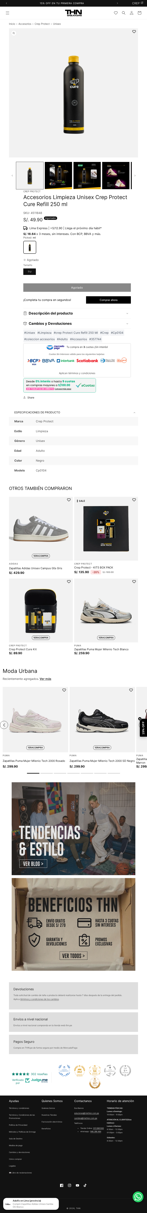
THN (78, 1208)
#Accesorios (78, 339)
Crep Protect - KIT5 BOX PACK (93, 567)
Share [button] (30, 397)
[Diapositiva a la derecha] (135, 175)
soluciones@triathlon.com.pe (86, 1113)
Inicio (12, 23)
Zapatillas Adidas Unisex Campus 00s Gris (35, 568)
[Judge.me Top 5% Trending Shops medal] (125, 1070)
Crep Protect (42, 23)
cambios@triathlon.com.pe (85, 1118)
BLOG (136, 3)
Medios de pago (16, 1145)
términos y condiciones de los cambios (39, 999)
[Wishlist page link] (116, 13)
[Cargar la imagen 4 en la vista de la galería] (115, 175)
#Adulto (62, 339)
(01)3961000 (98, 1128)
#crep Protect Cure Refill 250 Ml (76, 332)
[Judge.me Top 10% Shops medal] (95, 1083)
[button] (7, 13)
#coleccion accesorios (39, 339)
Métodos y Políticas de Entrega (22, 1132)
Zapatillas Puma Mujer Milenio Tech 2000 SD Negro (102, 761)
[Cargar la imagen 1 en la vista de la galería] (29, 175)
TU (32, 272)
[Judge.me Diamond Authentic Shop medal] (64, 1070)
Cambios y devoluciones (19, 1152)
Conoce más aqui (63, 389)
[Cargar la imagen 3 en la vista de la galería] (87, 175)
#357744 (95, 339)
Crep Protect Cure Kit (23, 649)
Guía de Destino (15, 1139)
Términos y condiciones (19, 1108)
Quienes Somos (48, 1108)
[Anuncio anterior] (6, 3)
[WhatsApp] (138, 1196)
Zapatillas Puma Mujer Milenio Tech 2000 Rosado (34, 761)
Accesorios (24, 23)
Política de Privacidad (18, 1125)
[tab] (33, 773)
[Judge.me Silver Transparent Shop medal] (110, 1070)
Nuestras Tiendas (49, 1115)
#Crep (104, 332)
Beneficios (46, 1128)
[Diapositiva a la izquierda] (12, 175)
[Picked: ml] (29, 247)
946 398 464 (95, 1131)
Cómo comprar (15, 1159)
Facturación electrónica (52, 1122)
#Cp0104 (117, 332)
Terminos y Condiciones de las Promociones (22, 1116)
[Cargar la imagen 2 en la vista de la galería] (58, 175)
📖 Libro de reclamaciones (20, 1173)
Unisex (57, 23)
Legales (12, 1166)
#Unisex (29, 332)
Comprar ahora (108, 299)
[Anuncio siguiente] (117, 3)
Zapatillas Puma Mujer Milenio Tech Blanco (101, 649)
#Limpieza (44, 332)
